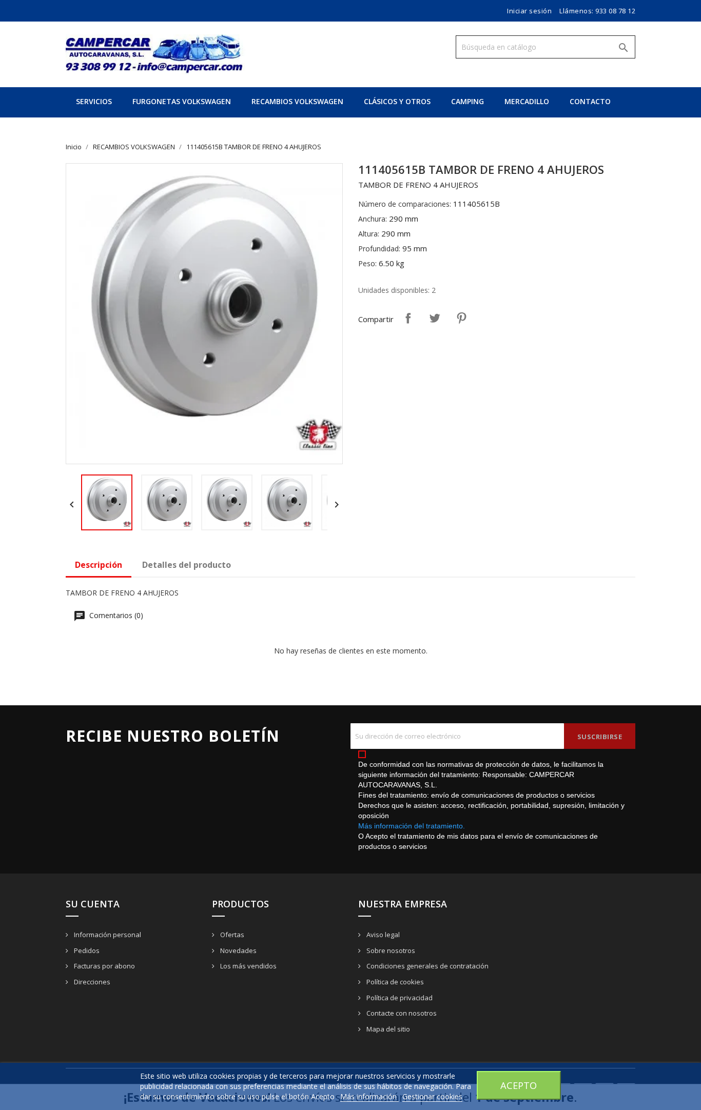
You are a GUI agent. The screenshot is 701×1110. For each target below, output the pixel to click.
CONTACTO (590, 101)
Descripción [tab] (98, 564)
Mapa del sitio (387, 1029)
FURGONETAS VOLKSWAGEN (181, 101)
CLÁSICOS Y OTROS (397, 101)
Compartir (408, 318)
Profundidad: (379, 248)
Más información (369, 1096)
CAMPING (467, 101)
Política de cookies (394, 981)
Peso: (367, 263)
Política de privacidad (399, 997)
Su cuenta (93, 904)
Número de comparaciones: (404, 204)
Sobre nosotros (390, 950)
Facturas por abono (103, 965)
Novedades (238, 950)
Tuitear (434, 318)
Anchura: (372, 219)
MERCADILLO (526, 101)
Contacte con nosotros (401, 1013)
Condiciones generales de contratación (427, 965)
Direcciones (91, 981)
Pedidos (86, 950)
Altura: (368, 234)
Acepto (518, 1085)
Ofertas (231, 934)
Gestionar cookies (432, 1096)
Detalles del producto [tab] (186, 564)
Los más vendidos (248, 965)
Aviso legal (382, 934)
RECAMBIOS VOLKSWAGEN (297, 101)
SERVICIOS (94, 101)
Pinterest (461, 318)
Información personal (106, 934)
